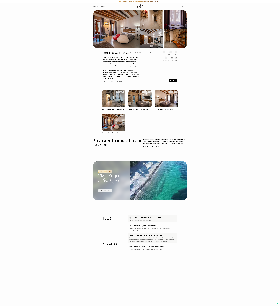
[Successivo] (123, 99)
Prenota (173, 80)
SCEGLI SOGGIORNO (105, 190)
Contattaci (102, 6)
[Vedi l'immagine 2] (151, 19)
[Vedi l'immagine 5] (175, 38)
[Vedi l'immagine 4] (151, 38)
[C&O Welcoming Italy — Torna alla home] (140, 6)
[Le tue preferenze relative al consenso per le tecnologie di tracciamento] (277, 303)
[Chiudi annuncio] (278, 1)
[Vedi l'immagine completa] (116, 29)
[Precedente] (104, 99)
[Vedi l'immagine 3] (175, 19)
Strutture (95, 6)
